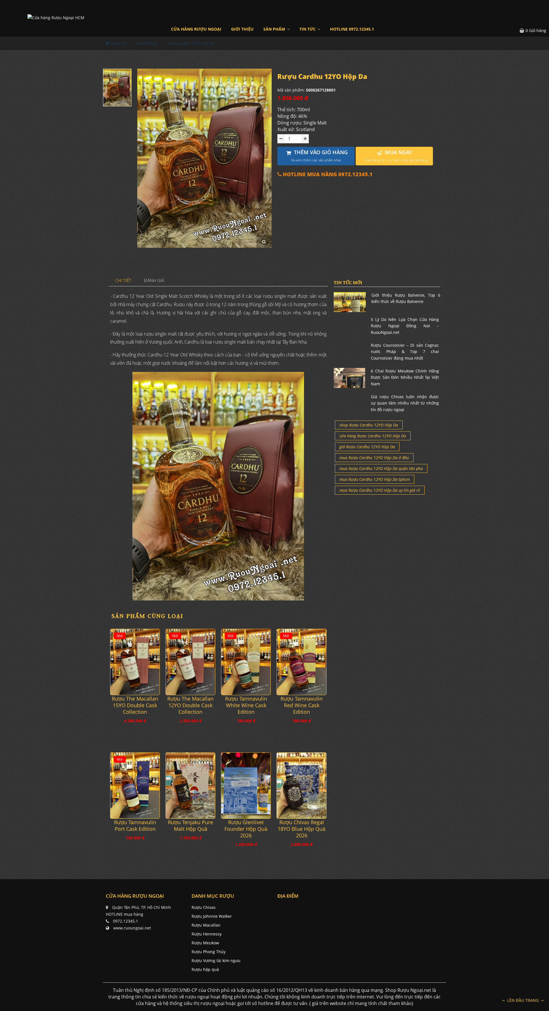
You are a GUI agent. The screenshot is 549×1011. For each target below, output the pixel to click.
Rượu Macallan (206, 925)
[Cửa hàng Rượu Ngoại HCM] (55, 17)
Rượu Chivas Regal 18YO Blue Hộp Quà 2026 (301, 829)
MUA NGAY (396, 156)
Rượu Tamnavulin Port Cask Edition (135, 825)
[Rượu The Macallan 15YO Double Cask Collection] (135, 662)
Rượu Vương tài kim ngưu (216, 960)
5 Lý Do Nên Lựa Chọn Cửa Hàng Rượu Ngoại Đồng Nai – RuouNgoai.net (405, 326)
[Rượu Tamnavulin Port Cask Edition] (135, 785)
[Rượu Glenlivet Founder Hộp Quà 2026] (246, 785)
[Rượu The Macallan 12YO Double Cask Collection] (190, 662)
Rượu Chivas (204, 907)
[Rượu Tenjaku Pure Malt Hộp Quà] (190, 785)
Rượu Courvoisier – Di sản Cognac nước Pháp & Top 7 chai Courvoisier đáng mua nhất (405, 351)
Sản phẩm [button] (274, 29)
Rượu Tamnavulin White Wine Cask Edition (246, 705)
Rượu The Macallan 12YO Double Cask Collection (190, 705)
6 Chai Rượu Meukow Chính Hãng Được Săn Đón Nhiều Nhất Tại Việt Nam (405, 377)
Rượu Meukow (205, 942)
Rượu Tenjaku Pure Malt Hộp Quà (190, 825)
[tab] (123, 280)
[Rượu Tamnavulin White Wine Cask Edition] (246, 662)
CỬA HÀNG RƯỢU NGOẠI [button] (196, 29)
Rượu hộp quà (205, 969)
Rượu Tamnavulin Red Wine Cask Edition (302, 705)
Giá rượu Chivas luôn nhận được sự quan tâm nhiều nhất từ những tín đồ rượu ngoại (405, 403)
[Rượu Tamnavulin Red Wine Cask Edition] (301, 662)
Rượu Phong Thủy (209, 951)
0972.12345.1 (125, 921)
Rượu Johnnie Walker (212, 916)
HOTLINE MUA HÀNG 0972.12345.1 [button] (327, 174)
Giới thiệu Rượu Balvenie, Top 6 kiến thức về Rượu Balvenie (405, 298)
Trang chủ (118, 43)
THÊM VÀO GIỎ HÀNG (319, 156)
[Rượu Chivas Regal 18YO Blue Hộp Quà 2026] (301, 785)
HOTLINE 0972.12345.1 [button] (352, 29)
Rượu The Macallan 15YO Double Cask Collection (135, 705)
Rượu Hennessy (207, 934)
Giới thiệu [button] (242, 29)
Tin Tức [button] (308, 29)
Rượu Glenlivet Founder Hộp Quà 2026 (245, 829)
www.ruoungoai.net (132, 928)
